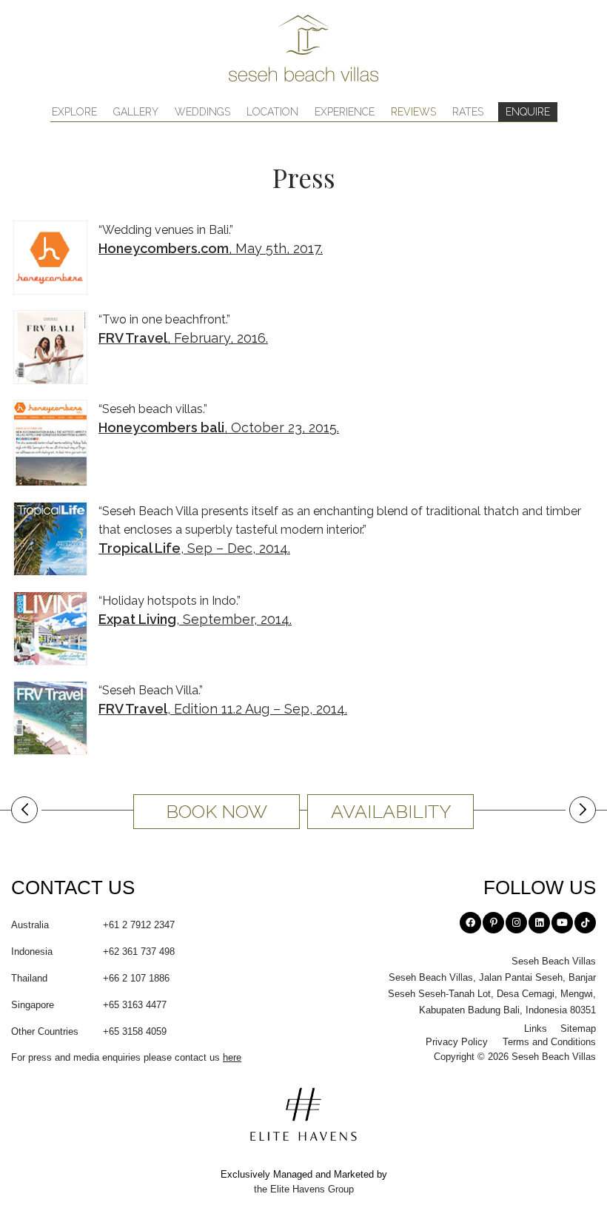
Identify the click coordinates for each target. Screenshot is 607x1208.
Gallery (135, 112)
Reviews (413, 112)
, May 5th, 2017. (210, 248)
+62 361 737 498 (93, 951)
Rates (467, 112)
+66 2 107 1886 (90, 978)
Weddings (202, 112)
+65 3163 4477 (89, 1004)
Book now (216, 811)
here (232, 1057)
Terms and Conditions (549, 1041)
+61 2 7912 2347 (93, 924)
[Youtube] (562, 922)
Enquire (528, 112)
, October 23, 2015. (218, 427)
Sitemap (578, 1028)
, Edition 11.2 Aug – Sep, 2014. (222, 709)
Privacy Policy (457, 1041)
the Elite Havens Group (304, 1189)
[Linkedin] (539, 922)
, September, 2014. (195, 619)
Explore (74, 112)
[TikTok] (585, 922)
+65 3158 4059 (89, 1031)
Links (535, 1028)
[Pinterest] (493, 922)
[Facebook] (470, 922)
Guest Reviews (26, 813)
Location (272, 112)
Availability (391, 811)
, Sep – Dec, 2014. (194, 548)
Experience (345, 112)
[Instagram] (516, 922)
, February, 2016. (183, 338)
